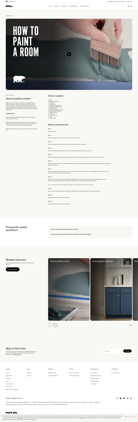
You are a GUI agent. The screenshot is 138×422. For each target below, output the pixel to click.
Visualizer (29, 375)
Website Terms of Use (75, 402)
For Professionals (116, 373)
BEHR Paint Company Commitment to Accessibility (49, 402)
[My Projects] (131, 6)
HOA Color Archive (95, 378)
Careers (7, 373)
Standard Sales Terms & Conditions (14, 404)
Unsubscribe (97, 402)
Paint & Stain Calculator (96, 375)
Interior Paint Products (74, 373)
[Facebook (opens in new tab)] (117, 398)
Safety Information (95, 381)
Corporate (8, 378)
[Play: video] (69, 54)
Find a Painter (94, 384)
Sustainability (9, 375)
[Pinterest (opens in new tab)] (124, 398)
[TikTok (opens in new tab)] (131, 398)
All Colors (29, 373)
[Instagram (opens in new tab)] (127, 398)
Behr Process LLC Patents (87, 402)
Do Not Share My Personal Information (58, 404)
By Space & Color (52, 373)
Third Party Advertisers (27, 404)
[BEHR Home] (9, 6)
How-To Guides (94, 373)
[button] (130, 416)
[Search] (128, 6)
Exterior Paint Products (74, 375)
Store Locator (9, 386)
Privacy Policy (17, 354)
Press (7, 381)
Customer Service (10, 384)
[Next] (55, 325)
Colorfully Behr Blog (52, 375)
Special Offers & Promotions (12, 389)
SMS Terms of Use (66, 402)
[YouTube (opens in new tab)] (120, 398)
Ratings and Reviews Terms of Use (41, 404)
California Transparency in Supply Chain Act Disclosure (18, 402)
